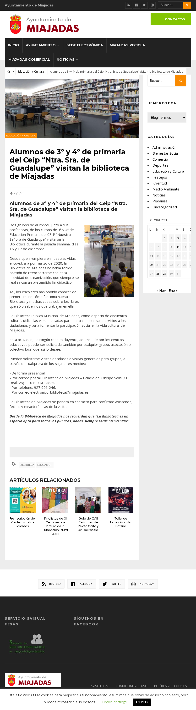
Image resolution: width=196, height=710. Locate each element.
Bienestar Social (165, 153)
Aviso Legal (100, 686)
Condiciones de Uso (131, 686)
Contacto (175, 19)
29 (164, 273)
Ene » (173, 290)
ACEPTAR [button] (142, 702)
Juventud (159, 183)
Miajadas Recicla (127, 45)
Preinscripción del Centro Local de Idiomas (22, 522)
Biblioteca (27, 464)
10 (178, 247)
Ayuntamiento (41, 45)
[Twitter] (144, 5)
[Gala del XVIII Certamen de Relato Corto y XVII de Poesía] (88, 500)
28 (158, 273)
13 (151, 256)
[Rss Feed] (128, 5)
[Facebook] (136, 5)
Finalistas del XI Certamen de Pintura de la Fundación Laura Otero (55, 526)
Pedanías (160, 201)
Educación (44, 464)
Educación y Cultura (30, 72)
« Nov (161, 290)
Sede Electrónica (84, 45)
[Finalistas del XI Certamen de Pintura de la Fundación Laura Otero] (55, 500)
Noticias (66, 59)
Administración (164, 147)
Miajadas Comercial (29, 59)
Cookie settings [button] (114, 701)
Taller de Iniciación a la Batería (120, 522)
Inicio (13, 45)
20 (151, 264)
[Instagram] (152, 5)
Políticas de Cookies (170, 686)
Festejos (159, 177)
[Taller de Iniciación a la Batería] (121, 500)
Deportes (160, 165)
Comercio (160, 159)
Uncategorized (164, 207)
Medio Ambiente (166, 189)
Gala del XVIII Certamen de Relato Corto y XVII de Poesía (88, 524)
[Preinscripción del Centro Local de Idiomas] (23, 500)
